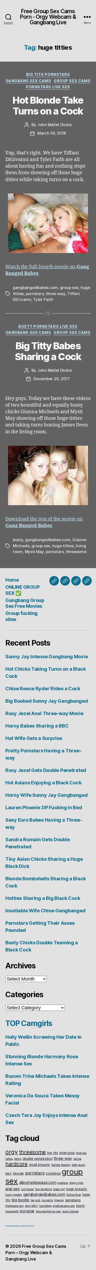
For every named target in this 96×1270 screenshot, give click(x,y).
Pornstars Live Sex (48, 87)
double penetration (38, 1159)
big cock (36, 1200)
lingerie (59, 1200)
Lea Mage (45, 1206)
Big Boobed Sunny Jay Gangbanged (46, 701)
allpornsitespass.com (38, 1182)
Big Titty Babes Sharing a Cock (48, 351)
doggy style (76, 1183)
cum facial (27, 1189)
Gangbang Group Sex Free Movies (24, 603)
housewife (12, 1211)
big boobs (21, 1200)
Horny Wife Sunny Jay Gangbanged (46, 795)
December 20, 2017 (51, 378)
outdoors (63, 1183)
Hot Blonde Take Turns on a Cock (48, 105)
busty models (13, 1195)
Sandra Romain (61, 1165)
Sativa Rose (73, 1195)
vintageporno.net (19, 1225)
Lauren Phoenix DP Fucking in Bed (43, 807)
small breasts (39, 1165)
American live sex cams (10, 1225)
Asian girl (59, 1189)
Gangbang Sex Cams (28, 81)
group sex (69, 287)
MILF (8, 1173)
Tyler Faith (43, 299)
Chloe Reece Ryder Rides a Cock (42, 688)
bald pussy (78, 1165)
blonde (18, 1173)
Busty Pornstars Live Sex (47, 326)
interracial (67, 1153)
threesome (76, 551)
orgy (11, 1151)
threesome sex (14, 1206)
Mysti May (34, 551)
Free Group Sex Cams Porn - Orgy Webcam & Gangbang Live (48, 16)
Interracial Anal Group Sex (28, 1225)
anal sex (12, 1188)
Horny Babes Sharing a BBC (37, 726)
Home (12, 580)
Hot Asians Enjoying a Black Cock (43, 782)
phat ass (81, 1153)
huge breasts (76, 1189)
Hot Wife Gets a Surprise (33, 738)
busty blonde (70, 1211)
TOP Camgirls (28, 1023)
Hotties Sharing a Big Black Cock (42, 898)
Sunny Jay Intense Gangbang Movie (46, 656)
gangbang (73, 1200)
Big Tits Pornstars (48, 74)
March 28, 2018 (51, 133)
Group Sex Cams (72, 81)
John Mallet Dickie (54, 124)
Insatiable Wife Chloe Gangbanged (45, 910)
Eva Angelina (43, 1189)
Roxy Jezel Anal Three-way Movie (44, 713)
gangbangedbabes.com (35, 287)
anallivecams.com (64, 1206)
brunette (47, 1200)
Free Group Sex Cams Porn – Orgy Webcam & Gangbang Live (35, 1253)
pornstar (27, 1211)
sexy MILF (31, 1206)
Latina (77, 1159)
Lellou (9, 1159)
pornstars (35, 293)
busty (18, 539)
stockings (53, 1173)
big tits (52, 1153)
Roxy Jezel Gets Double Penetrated (45, 770)
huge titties (63, 545)
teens (17, 1159)
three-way (55, 293)
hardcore (16, 1164)
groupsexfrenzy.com (48, 1211)
